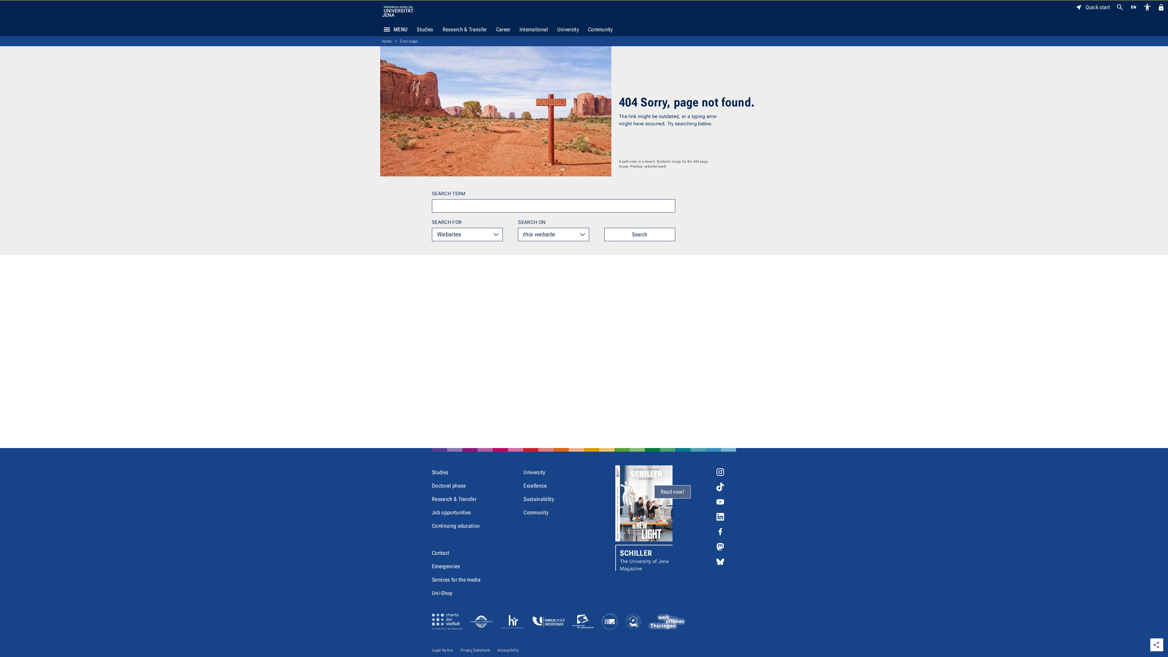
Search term (449, 193)
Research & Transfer (465, 29)
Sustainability (538, 499)
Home (386, 41)
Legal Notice (442, 650)
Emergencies (446, 566)
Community (600, 29)
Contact (440, 553)
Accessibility (508, 650)
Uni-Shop (442, 593)
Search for (447, 222)
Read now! (672, 491)
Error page (409, 41)
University (568, 29)
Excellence (535, 485)
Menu (401, 29)
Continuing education (456, 526)
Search (639, 234)
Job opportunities (451, 512)
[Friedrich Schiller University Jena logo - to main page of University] (397, 11)
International (534, 29)
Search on (531, 222)
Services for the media (456, 579)
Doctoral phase (449, 485)
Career (503, 29)
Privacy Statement (475, 650)
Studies (425, 29)
